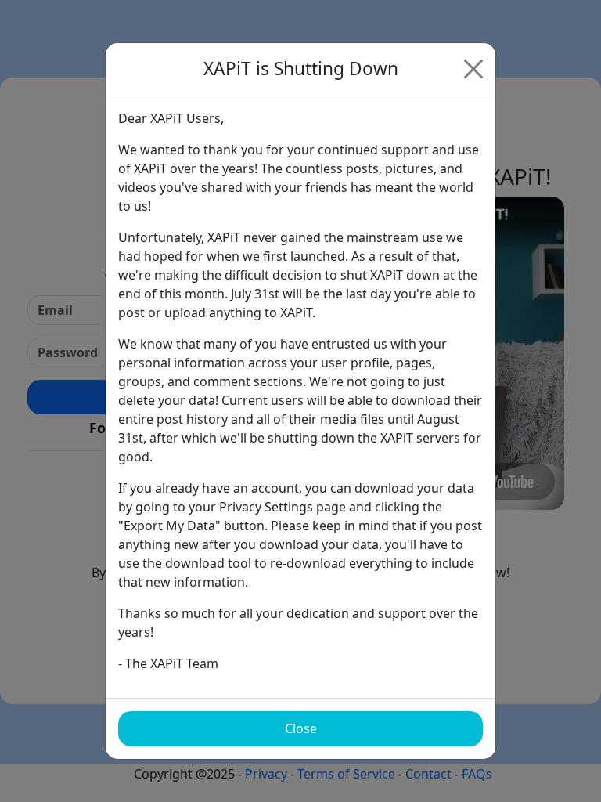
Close (301, 728)
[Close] (473, 69)
